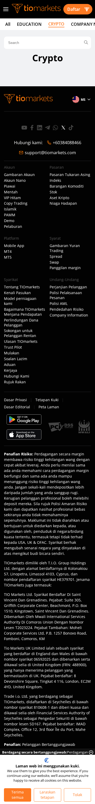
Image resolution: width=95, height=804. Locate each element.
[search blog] (86, 43)
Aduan (10, 364)
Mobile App (14, 245)
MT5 (8, 257)
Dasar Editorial (17, 406)
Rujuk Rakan (15, 382)
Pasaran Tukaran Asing (70, 174)
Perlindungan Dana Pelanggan (21, 323)
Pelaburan (13, 226)
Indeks (55, 180)
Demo (9, 220)
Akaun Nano (15, 180)
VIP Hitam (12, 197)
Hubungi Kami (16, 376)
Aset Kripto (59, 197)
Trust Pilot (13, 347)
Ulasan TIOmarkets (20, 341)
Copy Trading (15, 203)
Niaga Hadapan (63, 203)
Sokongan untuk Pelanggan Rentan (20, 333)
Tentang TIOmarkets (22, 287)
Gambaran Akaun (19, 174)
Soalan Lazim (15, 358)
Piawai (9, 186)
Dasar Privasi (15, 399)
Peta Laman (49, 406)
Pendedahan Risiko (66, 309)
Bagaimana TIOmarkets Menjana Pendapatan (24, 312)
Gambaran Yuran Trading (65, 248)
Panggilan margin (65, 267)
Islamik (10, 209)
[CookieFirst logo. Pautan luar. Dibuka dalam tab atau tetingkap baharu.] (47, 760)
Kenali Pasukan (17, 292)
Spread (56, 256)
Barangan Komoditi (67, 186)
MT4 (8, 251)
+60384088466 (67, 142)
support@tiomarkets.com (50, 152)
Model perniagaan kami (20, 301)
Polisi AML (59, 303)
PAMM (9, 215)
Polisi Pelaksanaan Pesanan (66, 295)
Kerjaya (10, 370)
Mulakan (11, 353)
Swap (54, 262)
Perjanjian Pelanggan (68, 287)
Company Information (69, 315)
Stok (53, 192)
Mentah (11, 192)
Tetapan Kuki (47, 399)
